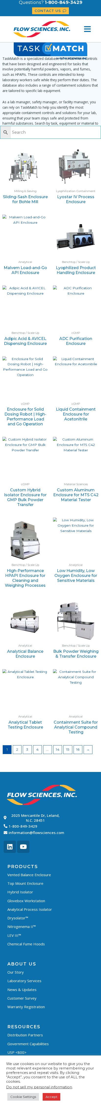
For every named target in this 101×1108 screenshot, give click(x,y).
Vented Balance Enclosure (29, 874)
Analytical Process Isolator (29, 909)
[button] (87, 29)
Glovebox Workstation (26, 900)
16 (77, 749)
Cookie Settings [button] (23, 1097)
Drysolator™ (17, 917)
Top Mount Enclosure (25, 883)
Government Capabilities (28, 1043)
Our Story (15, 972)
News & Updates (22, 989)
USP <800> (16, 1052)
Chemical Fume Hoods (26, 943)
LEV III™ (14, 935)
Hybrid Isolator (20, 891)
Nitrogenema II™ (21, 926)
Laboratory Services (24, 980)
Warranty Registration (26, 1006)
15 (67, 749)
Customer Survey (22, 998)
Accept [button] (51, 1097)
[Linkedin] (10, 847)
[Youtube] (23, 847)
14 (57, 749)
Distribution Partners (25, 1034)
